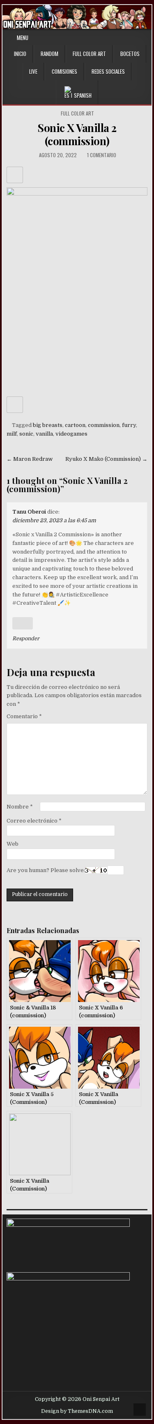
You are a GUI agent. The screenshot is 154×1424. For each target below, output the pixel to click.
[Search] (147, 37)
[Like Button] (15, 175)
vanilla (44, 434)
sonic (26, 434)
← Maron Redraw (30, 459)
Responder (25, 638)
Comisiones (64, 71)
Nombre (20, 807)
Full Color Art (89, 54)
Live (33, 71)
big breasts (47, 425)
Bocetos (130, 54)
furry (129, 425)
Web (12, 844)
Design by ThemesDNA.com (77, 1411)
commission (104, 425)
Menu (22, 37)
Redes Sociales (108, 71)
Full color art (77, 113)
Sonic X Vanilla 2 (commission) (77, 134)
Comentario (24, 716)
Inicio (20, 54)
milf (12, 434)
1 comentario (101, 154)
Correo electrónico (34, 821)
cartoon (75, 425)
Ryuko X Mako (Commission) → (106, 459)
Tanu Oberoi (29, 512)
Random (49, 54)
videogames (71, 434)
